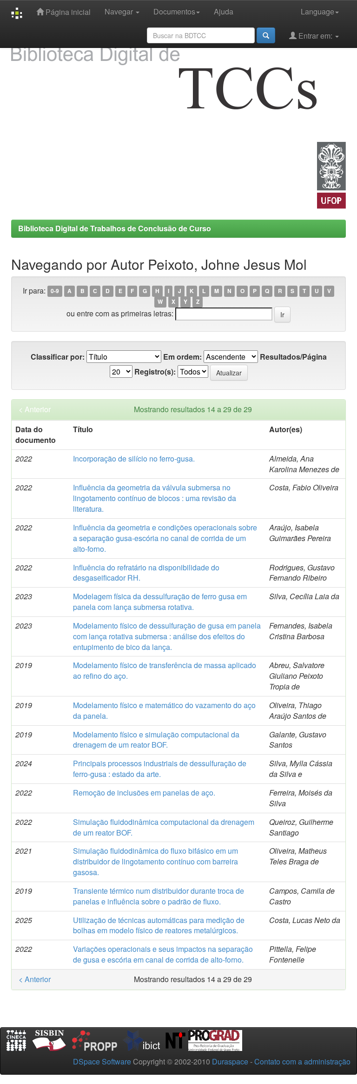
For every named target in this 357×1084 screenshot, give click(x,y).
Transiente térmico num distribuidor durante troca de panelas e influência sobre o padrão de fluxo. (158, 896)
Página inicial (67, 12)
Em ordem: (182, 357)
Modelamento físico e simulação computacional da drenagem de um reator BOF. (156, 739)
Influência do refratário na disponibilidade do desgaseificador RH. (146, 572)
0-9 (55, 291)
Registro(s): (155, 372)
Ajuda (223, 11)
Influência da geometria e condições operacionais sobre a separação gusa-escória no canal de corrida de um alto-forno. (165, 538)
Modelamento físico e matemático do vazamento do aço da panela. (164, 710)
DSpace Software (102, 1061)
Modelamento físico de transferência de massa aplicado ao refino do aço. (164, 670)
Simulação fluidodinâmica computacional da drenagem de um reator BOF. (163, 827)
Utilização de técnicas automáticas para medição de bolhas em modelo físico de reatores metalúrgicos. (159, 925)
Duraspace (230, 1061)
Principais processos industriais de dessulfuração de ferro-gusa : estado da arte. (159, 768)
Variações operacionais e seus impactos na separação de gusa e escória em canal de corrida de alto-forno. (163, 954)
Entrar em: (315, 35)
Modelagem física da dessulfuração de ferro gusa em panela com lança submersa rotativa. (160, 601)
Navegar (120, 11)
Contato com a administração (302, 1061)
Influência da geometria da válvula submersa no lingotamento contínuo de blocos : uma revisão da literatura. (154, 498)
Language (317, 11)
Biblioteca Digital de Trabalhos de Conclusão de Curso (114, 228)
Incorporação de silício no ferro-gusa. (134, 458)
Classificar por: (58, 357)
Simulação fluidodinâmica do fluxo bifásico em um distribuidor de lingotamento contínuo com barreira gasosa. (155, 861)
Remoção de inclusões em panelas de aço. (144, 792)
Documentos (174, 11)
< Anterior (35, 409)
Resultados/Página (293, 357)
